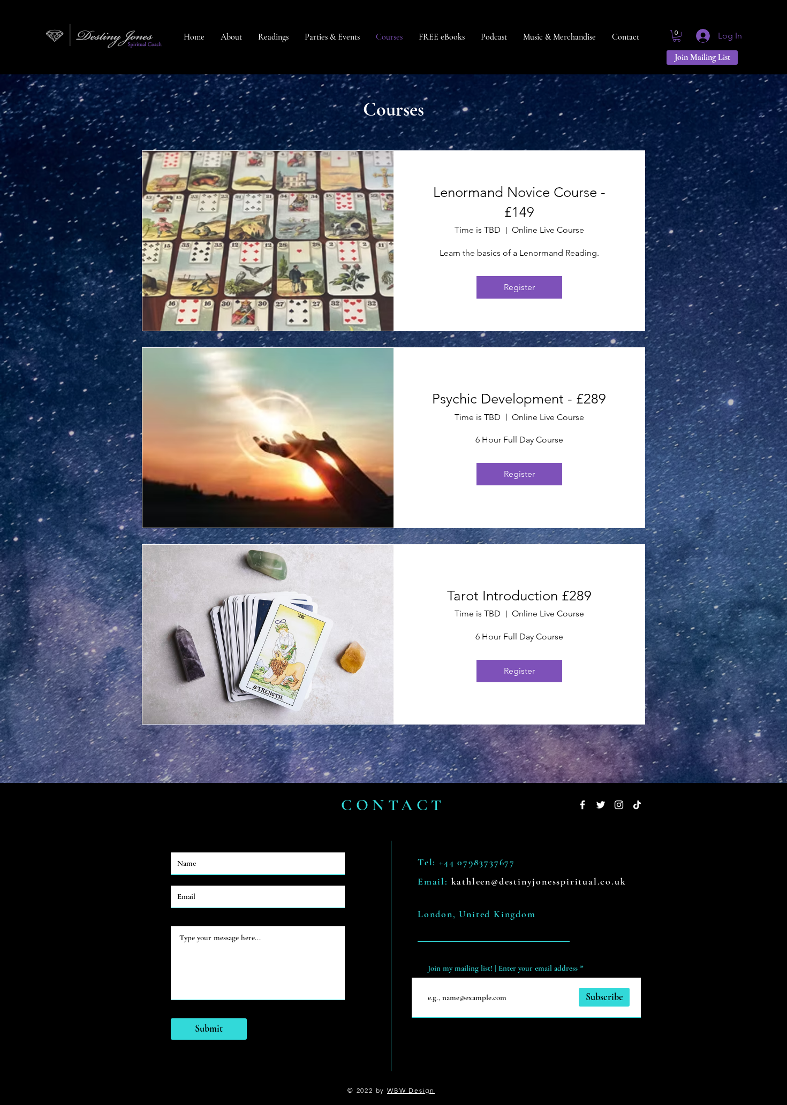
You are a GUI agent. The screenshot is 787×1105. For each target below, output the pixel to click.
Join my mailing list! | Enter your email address (503, 968)
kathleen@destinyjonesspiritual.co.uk (538, 881)
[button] (677, 36)
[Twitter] (601, 805)
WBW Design (411, 1090)
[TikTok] (637, 805)
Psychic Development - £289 (519, 399)
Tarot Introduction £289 (519, 596)
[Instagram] (619, 805)
